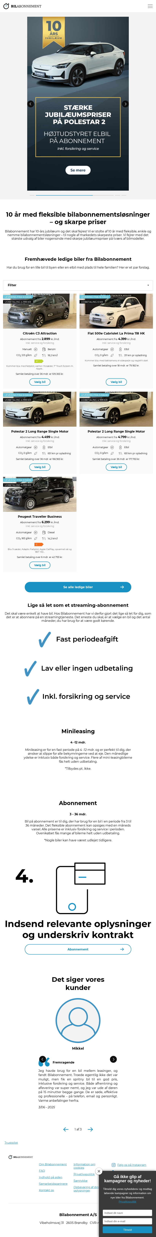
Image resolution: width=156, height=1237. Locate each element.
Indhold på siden (50, 1177)
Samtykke (81, 1180)
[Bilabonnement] (22, 6)
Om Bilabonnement (53, 1164)
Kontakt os (46, 1190)
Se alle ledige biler (78, 587)
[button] (78, 285)
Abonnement (78, 949)
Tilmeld (127, 1229)
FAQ (42, 1171)
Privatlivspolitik (84, 1174)
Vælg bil (39, 382)
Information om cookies (84, 1166)
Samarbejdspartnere (53, 1183)
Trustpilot (11, 1142)
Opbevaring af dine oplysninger (87, 1188)
